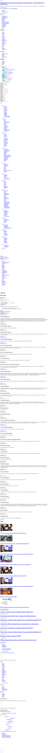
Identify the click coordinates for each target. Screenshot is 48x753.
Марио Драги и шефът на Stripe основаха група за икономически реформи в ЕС (16, 554)
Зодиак (3, 43)
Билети (3, 56)
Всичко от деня (2, 642)
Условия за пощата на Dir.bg (6, 737)
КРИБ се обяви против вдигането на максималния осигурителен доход (14, 607)
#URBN (3, 49)
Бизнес (3, 266)
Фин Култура (4, 25)
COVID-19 (4, 48)
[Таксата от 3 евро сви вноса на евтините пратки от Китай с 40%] (6, 530)
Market (3, 54)
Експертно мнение (5, 23)
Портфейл (3, 26)
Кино (3, 44)
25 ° (1, 103)
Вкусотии (3, 39)
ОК (0, 258)
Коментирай (2, 297)
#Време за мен (4, 40)
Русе (3, 64)
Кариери (3, 19)
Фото (3, 27)
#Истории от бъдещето (6, 262)
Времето (3, 41)
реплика (1, 313)
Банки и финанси (5, 16)
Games (3, 673)
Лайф (3, 264)
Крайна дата (7, 257)
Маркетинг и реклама (5, 22)
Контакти (3, 645)
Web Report (4, 284)
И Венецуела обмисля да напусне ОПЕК (8, 596)
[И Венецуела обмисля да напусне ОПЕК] (6, 594)
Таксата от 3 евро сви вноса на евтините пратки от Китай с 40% (13, 533)
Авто (3, 668)
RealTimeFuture (4, 272)
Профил (3, 292)
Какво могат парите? (5, 21)
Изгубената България (5, 274)
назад (1, 0)
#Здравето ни (4, 42)
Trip (2, 47)
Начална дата (2, 257)
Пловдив (3, 694)
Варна (3, 62)
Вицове (3, 38)
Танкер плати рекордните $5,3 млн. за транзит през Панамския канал (14, 543)
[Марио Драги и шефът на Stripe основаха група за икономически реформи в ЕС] (6, 551)
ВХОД (1, 310)
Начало (3, 10)
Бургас (3, 63)
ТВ (2, 46)
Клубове (3, 45)
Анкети (3, 37)
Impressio (3, 269)
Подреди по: (2, 312)
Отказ (3, 258)
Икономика (4, 15)
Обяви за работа (4, 53)
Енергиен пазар (5, 11)
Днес (3, 263)
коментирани (5, 523)
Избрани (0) (8, 311)
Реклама (3, 644)
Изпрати (2, 304)
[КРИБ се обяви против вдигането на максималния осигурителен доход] (6, 604)
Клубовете (4, 275)
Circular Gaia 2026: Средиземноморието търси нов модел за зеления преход (15, 564)
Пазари (3, 20)
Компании (4, 18)
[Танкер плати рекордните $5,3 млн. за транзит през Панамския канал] (6, 541)
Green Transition (4, 271)
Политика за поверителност (6, 648)
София (3, 693)
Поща (3, 55)
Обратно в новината (3, 7)
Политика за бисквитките (6, 649)
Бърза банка (4, 24)
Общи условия (4, 646)
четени (1, 523)
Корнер (3, 265)
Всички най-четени (3, 566)
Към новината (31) (3, 311)
